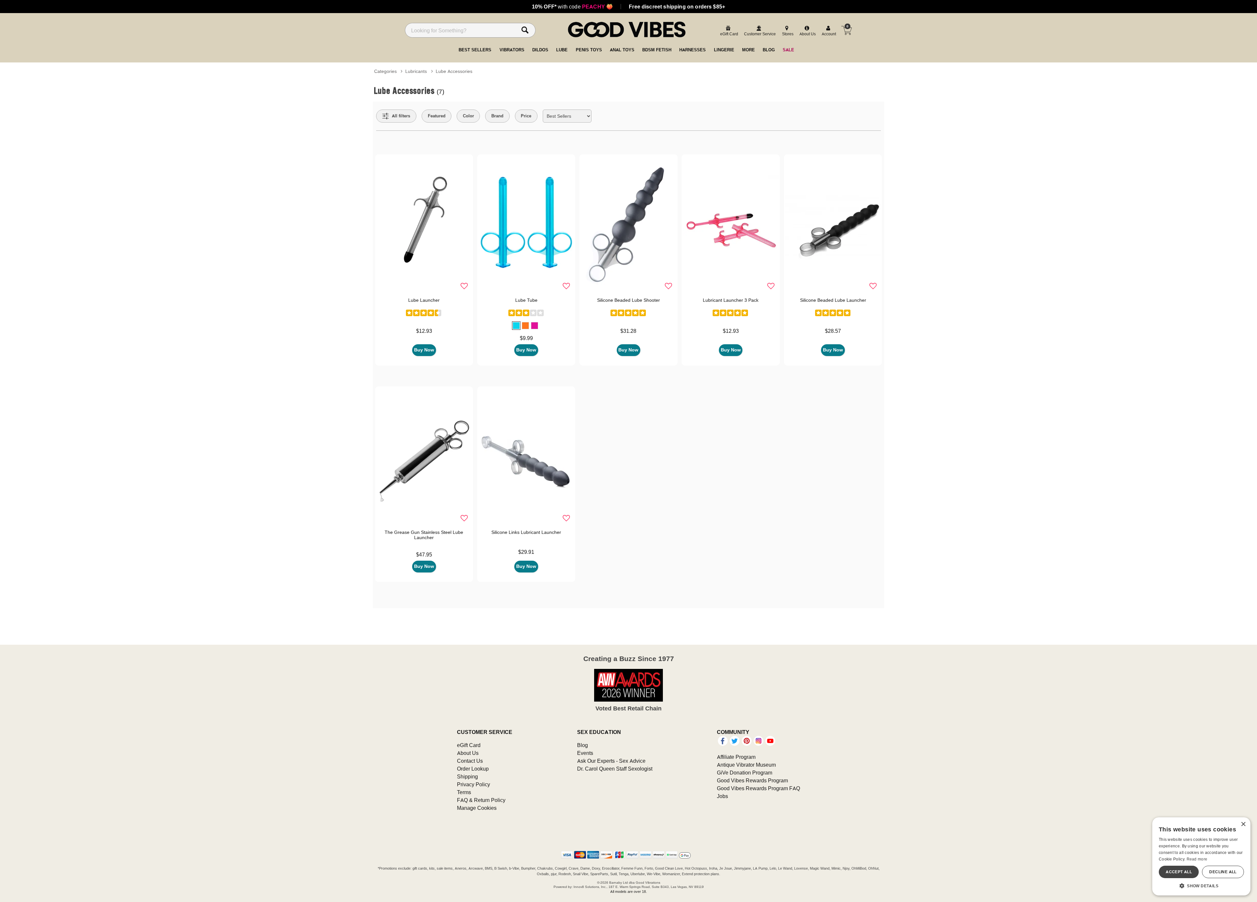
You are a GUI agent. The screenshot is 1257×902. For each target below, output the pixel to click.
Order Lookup (473, 768)
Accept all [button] (1179, 871)
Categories (385, 71)
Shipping (467, 776)
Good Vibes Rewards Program (752, 780)
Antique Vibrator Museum (746, 764)
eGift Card (469, 745)
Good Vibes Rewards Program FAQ (758, 788)
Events (585, 753)
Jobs (722, 796)
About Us (468, 753)
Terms (464, 792)
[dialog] (1201, 856)
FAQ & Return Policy (481, 800)
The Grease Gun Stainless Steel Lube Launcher (424, 534)
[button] (516, 325)
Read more (1197, 859)
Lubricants (416, 71)
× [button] (1243, 824)
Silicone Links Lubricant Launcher (526, 532)
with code (572, 6)
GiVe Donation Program (744, 772)
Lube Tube (526, 300)
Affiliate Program (736, 757)
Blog (582, 745)
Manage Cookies (477, 808)
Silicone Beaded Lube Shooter (628, 300)
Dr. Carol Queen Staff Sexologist (614, 768)
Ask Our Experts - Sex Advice (611, 760)
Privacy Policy (473, 784)
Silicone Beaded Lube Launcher (833, 300)
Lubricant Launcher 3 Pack (730, 300)
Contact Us (470, 760)
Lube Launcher (424, 300)
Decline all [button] (1222, 871)
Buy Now (424, 350)
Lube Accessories (454, 71)
